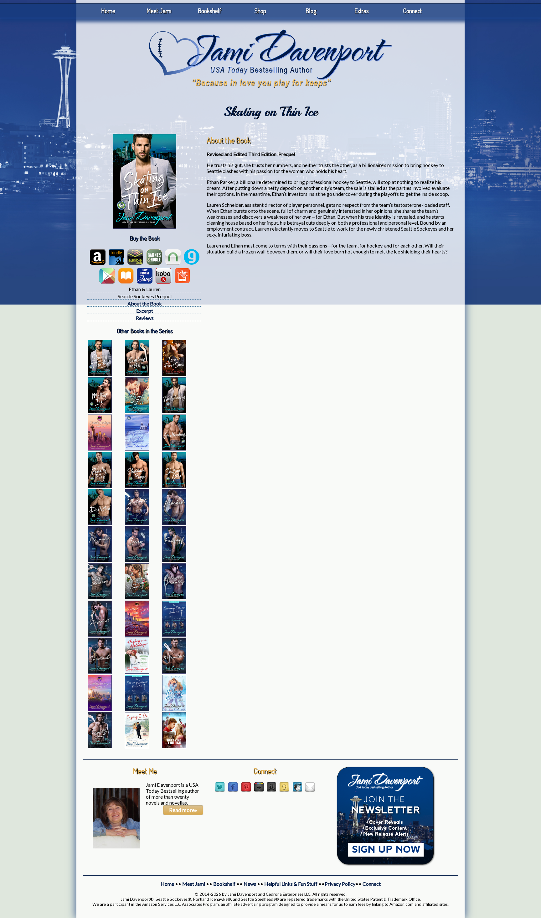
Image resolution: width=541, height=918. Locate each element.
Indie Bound (144, 276)
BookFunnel (182, 276)
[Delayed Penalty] (174, 597)
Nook (173, 257)
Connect (412, 11)
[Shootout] (100, 672)
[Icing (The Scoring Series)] (137, 560)
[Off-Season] (100, 597)
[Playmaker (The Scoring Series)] (100, 560)
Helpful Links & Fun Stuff (290, 884)
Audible (135, 257)
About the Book (144, 303)
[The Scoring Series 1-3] (174, 635)
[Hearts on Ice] (137, 411)
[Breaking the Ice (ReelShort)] (174, 746)
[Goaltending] (174, 448)
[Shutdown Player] (137, 486)
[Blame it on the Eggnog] (137, 597)
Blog (311, 11)
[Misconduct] (174, 672)
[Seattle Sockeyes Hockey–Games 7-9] (100, 709)
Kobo (163, 276)
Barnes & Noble (154, 257)
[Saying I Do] (137, 746)
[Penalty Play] (100, 486)
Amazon (98, 257)
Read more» (183, 810)
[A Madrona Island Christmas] (137, 448)
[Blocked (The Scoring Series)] (174, 523)
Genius (191, 257)
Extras (361, 11)
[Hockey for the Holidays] (137, 672)
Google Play (107, 276)
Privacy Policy (340, 884)
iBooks (126, 276)
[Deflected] (100, 523)
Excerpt (144, 311)
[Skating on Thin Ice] (100, 374)
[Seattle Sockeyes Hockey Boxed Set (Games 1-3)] (100, 448)
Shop (260, 11)
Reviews (145, 318)
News (250, 884)
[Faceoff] (174, 560)
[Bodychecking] (174, 411)
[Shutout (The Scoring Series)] (137, 523)
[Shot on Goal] (174, 486)
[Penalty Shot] (100, 746)
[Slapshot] (100, 635)
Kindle (116, 257)
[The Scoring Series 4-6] (137, 709)
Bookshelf (209, 11)
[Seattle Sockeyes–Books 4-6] (137, 635)
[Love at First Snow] (174, 374)
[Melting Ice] (100, 411)
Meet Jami (159, 11)
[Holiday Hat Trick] (174, 709)
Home (108, 11)
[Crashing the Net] (137, 374)
